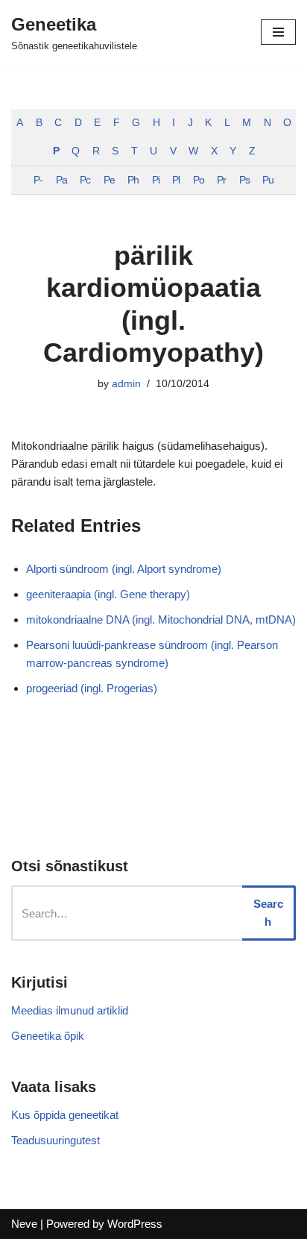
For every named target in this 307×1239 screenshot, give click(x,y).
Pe (109, 180)
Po (198, 180)
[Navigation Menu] (278, 32)
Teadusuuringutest (55, 1140)
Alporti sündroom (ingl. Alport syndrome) (123, 568)
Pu (267, 180)
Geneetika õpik (47, 1035)
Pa (61, 180)
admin (126, 383)
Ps (244, 180)
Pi (155, 180)
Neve (24, 1223)
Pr (221, 180)
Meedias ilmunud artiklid (69, 1010)
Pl (176, 180)
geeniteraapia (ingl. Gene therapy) (108, 594)
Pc (85, 180)
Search (268, 912)
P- (38, 180)
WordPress (134, 1223)
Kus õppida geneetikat (64, 1114)
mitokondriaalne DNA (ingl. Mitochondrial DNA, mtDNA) (161, 619)
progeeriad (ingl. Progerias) (91, 688)
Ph (133, 180)
